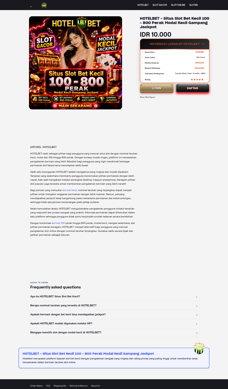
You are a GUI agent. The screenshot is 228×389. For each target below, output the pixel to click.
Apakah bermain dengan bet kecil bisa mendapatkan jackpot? (114, 314)
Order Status (36, 386)
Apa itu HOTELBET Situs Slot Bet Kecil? (114, 296)
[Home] (42, 5)
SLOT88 (193, 5)
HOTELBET (143, 5)
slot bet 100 (58, 223)
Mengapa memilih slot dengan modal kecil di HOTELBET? (114, 332)
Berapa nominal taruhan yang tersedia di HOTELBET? (114, 305)
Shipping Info (60, 386)
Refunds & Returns (79, 386)
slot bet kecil (69, 190)
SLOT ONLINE (178, 5)
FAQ (48, 386)
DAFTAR (192, 88)
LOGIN (156, 88)
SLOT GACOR (160, 5)
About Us (95, 386)
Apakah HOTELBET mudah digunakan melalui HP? (114, 323)
